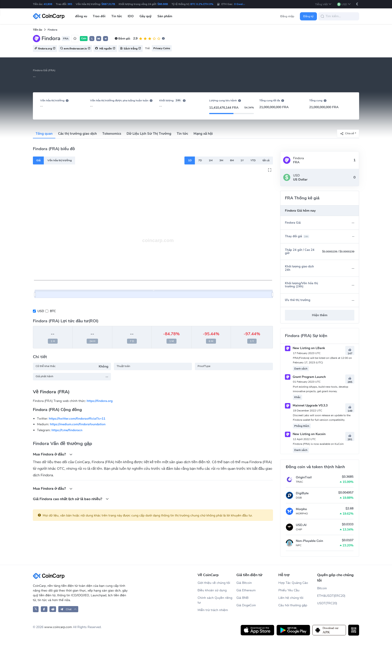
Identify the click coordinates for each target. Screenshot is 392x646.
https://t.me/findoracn (66, 430)
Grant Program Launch (309, 377)
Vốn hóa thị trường (59, 160)
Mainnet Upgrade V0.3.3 (310, 405)
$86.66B (162, 4)
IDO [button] (131, 16)
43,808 (48, 4)
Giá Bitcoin (244, 583)
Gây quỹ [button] (146, 16)
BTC (53, 311)
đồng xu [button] (81, 16)
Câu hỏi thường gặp (292, 605)
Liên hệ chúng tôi (290, 598)
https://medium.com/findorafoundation (77, 424)
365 (69, 4)
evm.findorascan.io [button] (75, 49)
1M (211, 160)
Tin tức (182, 133)
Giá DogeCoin (246, 605)
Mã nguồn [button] (105, 49)
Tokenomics (111, 133)
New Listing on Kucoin (309, 434)
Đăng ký (308, 16)
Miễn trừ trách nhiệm (213, 610)
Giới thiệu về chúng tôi (214, 583)
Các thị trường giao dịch (77, 133)
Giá (38, 160)
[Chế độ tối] (357, 4)
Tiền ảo (37, 30)
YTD (253, 160)
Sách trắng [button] (130, 49)
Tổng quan (44, 133)
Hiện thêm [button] (319, 315)
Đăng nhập (287, 16)
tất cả (266, 160)
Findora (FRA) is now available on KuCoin (318, 444)
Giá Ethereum (246, 590)
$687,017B (108, 4)
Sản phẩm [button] (164, 16)
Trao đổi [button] (99, 16)
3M (221, 160)
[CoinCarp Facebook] (44, 609)
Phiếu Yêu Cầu (288, 590)
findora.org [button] (45, 49)
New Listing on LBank (308, 348)
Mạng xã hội (203, 133)
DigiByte (302, 493)
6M (232, 160)
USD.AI (301, 525)
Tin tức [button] (116, 16)
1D (190, 160)
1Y (242, 160)
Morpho (301, 509)
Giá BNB (242, 598)
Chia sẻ (349, 133)
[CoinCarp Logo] (50, 16)
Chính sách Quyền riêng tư (215, 600)
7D (200, 160)
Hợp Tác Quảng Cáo (293, 583)
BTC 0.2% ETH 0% (201, 4)
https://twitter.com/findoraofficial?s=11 (77, 418)
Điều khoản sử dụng (212, 590)
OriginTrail (304, 477)
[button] (323, 4)
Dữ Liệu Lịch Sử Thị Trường (149, 133)
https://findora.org (100, 401)
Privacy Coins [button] (161, 48)
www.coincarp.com (58, 627)
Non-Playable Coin (309, 541)
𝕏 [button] (92, 39)
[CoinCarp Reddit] (52, 609)
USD (40, 311)
